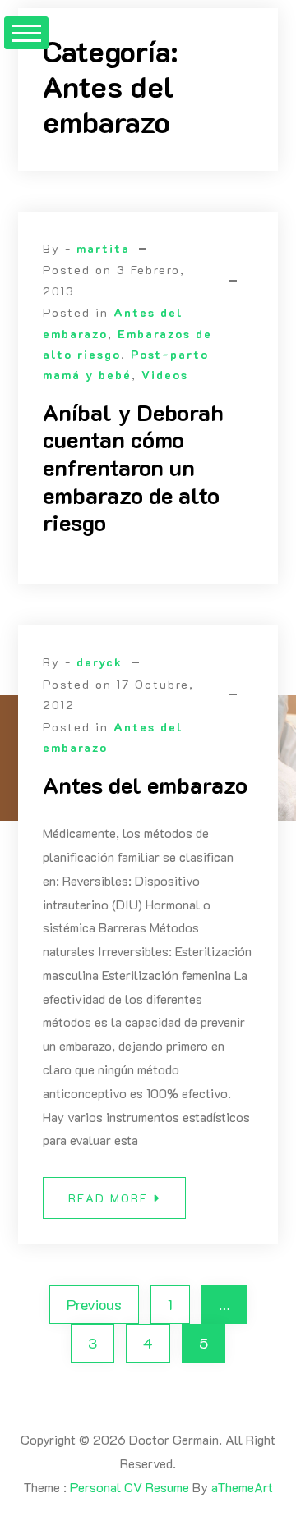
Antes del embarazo (145, 784)
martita (103, 248)
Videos (164, 374)
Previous (94, 1304)
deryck (99, 662)
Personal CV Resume (129, 1486)
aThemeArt (242, 1486)
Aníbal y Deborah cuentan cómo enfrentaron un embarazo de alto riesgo (133, 467)
